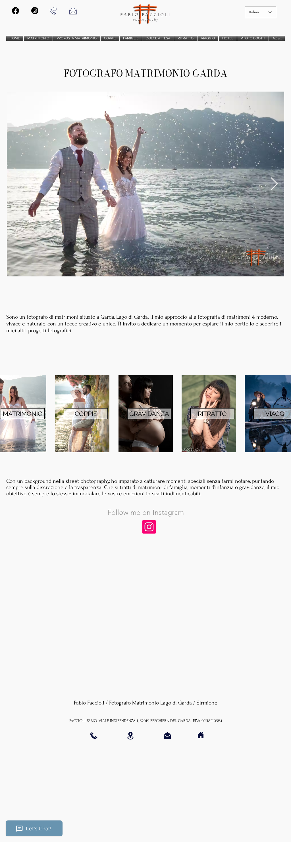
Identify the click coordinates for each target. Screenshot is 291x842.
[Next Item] (274, 184)
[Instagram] (149, 527)
